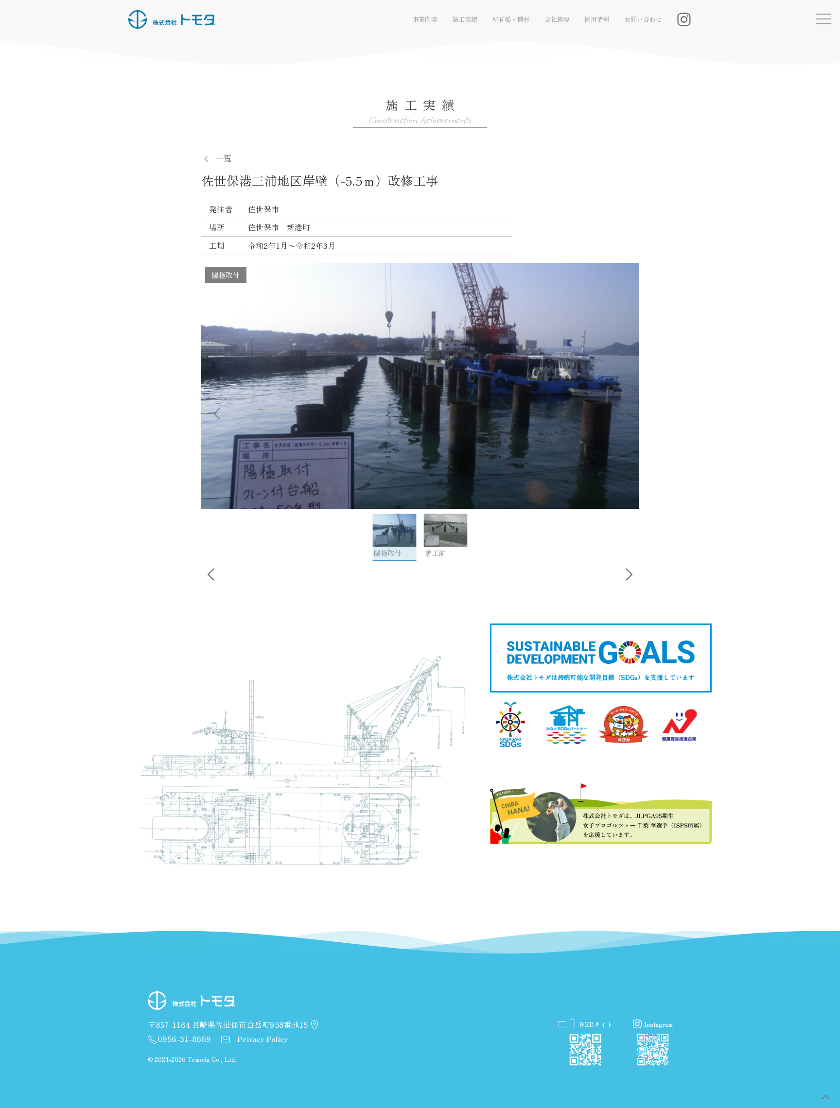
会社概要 (557, 19)
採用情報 (597, 19)
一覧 (223, 158)
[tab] (395, 537)
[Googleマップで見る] (314, 1025)
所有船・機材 (511, 19)
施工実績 (464, 19)
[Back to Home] (171, 19)
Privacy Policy (261, 1038)
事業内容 (425, 19)
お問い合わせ (643, 19)
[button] (825, 1097)
